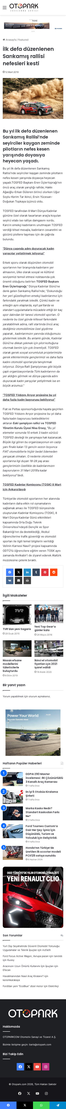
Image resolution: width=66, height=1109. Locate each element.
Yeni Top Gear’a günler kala (45, 628)
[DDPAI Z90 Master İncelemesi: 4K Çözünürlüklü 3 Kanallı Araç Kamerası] (13, 779)
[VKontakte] (9, 580)
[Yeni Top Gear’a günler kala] (48, 614)
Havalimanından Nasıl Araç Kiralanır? (23, 976)
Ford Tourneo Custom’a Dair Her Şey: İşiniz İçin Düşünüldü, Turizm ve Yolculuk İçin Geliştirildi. (42, 832)
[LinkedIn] (27, 572)
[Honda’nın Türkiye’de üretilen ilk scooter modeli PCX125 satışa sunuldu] (13, 853)
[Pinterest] (45, 572)
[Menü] (4, 9)
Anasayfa (10, 39)
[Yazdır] (27, 580)
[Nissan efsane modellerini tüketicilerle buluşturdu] (17, 648)
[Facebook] (9, 572)
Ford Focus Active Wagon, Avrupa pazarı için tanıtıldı (32, 956)
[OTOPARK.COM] (23, 7)
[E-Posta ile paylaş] (18, 580)
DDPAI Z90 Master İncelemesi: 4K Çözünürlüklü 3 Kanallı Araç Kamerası (44, 778)
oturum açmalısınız (39, 696)
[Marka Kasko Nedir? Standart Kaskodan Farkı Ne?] (13, 813)
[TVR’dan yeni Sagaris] (17, 615)
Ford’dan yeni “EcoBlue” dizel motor (23, 986)
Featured (23, 39)
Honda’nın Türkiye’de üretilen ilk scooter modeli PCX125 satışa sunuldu (43, 851)
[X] (18, 572)
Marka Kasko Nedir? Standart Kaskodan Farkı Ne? (42, 812)
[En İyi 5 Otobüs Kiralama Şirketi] (13, 797)
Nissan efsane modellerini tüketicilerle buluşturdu (12, 666)
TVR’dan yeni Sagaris (17, 629)
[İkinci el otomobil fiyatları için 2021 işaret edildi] (48, 648)
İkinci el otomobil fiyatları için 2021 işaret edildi (46, 664)
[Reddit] (53, 572)
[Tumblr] (36, 572)
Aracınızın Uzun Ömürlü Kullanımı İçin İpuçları (28, 966)
